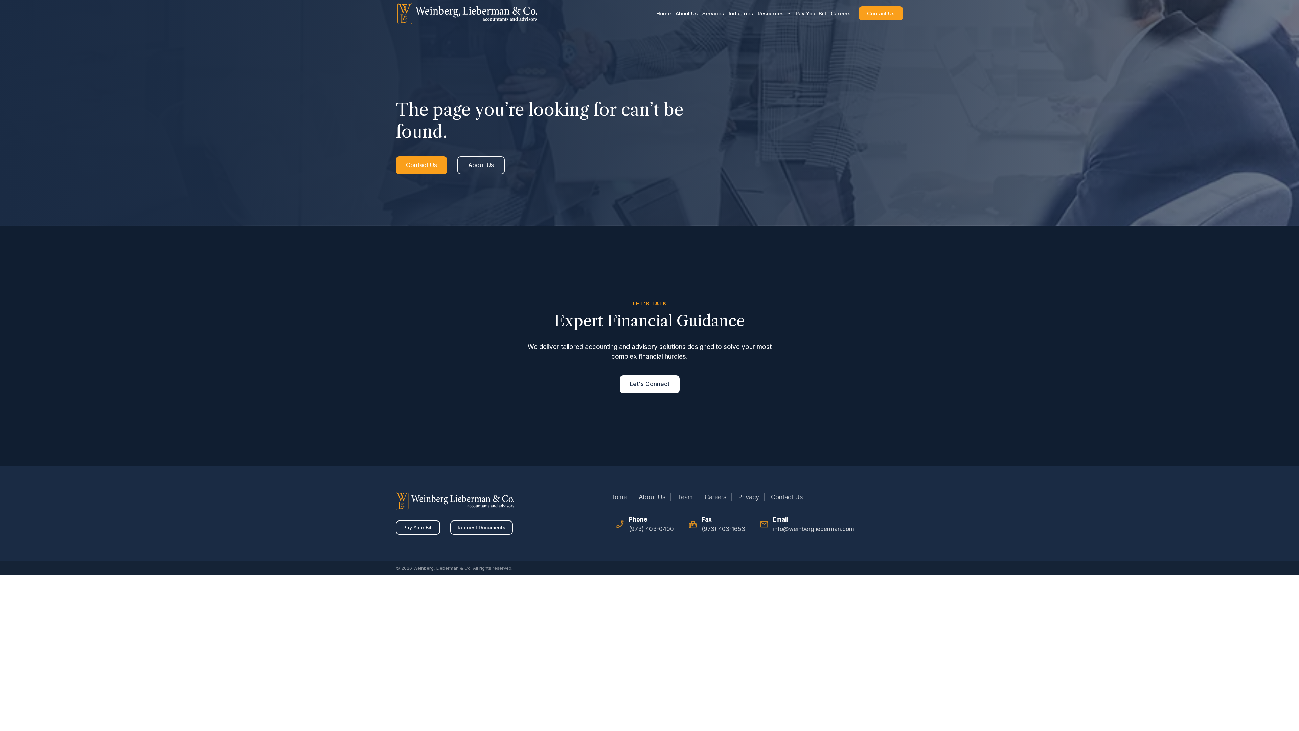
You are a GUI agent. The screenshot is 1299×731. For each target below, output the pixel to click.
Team (685, 497)
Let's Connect (649, 384)
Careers (840, 13)
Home (663, 13)
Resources (770, 13)
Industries (741, 13)
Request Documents (481, 527)
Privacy (748, 497)
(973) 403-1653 (723, 529)
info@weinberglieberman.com (813, 529)
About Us (687, 13)
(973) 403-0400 (651, 529)
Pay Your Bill (811, 13)
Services (713, 13)
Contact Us (881, 13)
